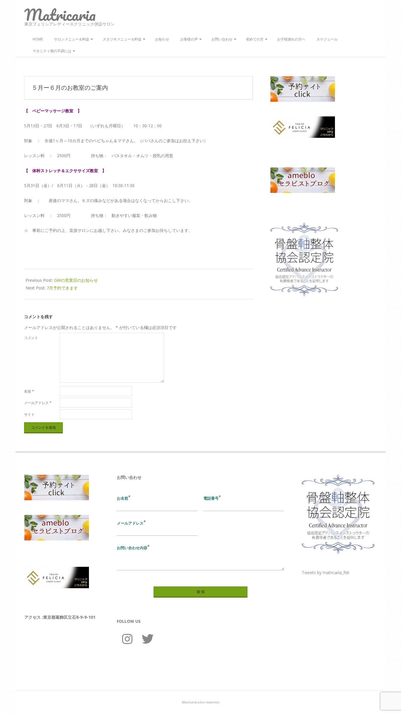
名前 (29, 391)
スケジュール (327, 39)
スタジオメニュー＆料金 (122, 39)
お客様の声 (189, 39)
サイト (29, 414)
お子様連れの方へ (291, 39)
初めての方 (255, 39)
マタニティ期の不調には (52, 50)
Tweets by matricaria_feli (325, 572)
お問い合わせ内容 (132, 547)
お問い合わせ (221, 39)
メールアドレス (38, 402)
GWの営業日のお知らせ (76, 280)
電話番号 (211, 498)
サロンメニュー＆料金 (71, 39)
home (38, 39)
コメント (31, 337)
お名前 (122, 498)
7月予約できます (62, 288)
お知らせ (162, 39)
